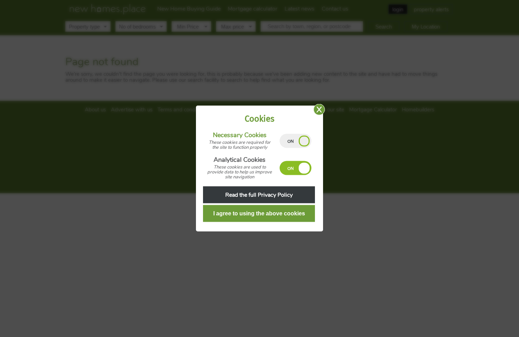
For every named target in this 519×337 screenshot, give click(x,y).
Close (319, 109)
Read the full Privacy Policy (259, 195)
